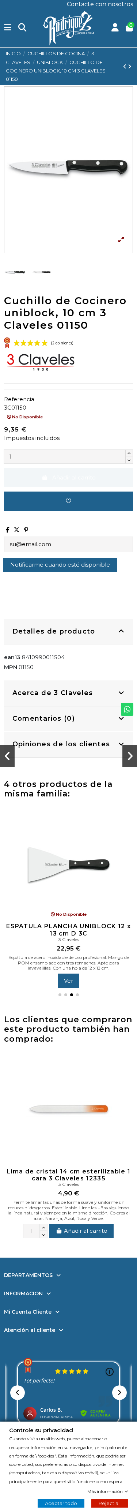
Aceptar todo (61, 1503)
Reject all (110, 1503)
